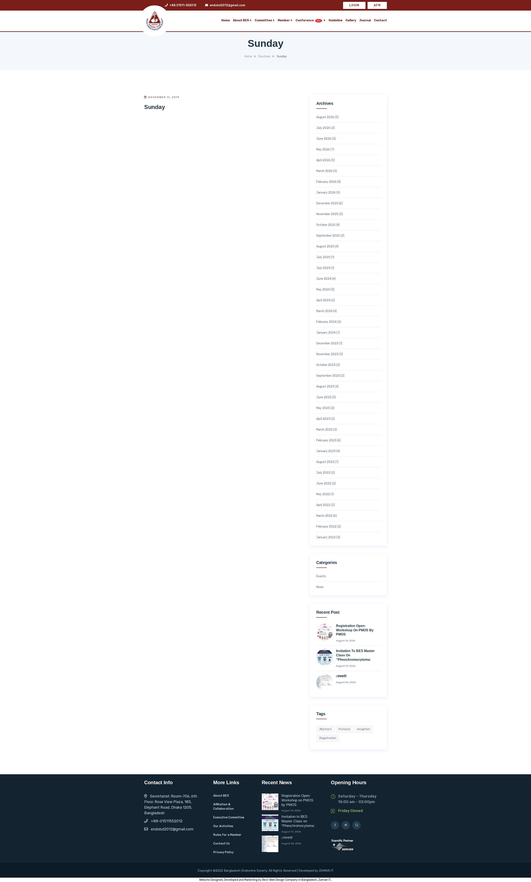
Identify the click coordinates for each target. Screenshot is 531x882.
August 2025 (325, 246)
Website (204, 880)
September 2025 (328, 235)
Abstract (325, 729)
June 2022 (323, 483)
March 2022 (324, 515)
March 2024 (324, 311)
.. (331, 880)
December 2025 (327, 203)
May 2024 (323, 289)
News (320, 587)
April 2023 (323, 418)
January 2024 (326, 332)
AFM (377, 5)
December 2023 (327, 343)
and (241, 880)
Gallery (351, 20)
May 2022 (323, 494)
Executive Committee (228, 817)
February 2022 (326, 526)
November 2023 (327, 354)
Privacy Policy (223, 852)
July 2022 (323, 472)
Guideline (335, 20)
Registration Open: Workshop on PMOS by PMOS (355, 630)
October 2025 (325, 225)
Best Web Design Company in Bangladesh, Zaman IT (296, 880)
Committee (263, 20)
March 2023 (324, 429)
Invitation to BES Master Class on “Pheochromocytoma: (355, 655)
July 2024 (323, 268)
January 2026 (326, 192)
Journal (365, 20)
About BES (241, 20)
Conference (305, 20)
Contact (380, 20)
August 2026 (325, 117)
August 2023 (325, 386)
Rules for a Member (227, 835)
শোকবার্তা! (341, 676)
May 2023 (323, 408)
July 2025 (323, 257)
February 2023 (326, 440)
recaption (363, 729)
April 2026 (323, 160)
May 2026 (323, 149)
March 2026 (324, 171)
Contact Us (221, 843)
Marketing (251, 880)
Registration (327, 738)
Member (284, 20)
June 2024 (323, 278)
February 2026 (326, 181)
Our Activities (223, 826)
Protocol (344, 729)
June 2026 (323, 138)
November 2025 (327, 214)
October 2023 (325, 365)
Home (225, 20)
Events (321, 576)
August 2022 (325, 462)
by (260, 880)
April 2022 (323, 505)
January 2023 (326, 451)
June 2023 (323, 397)
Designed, (217, 880)
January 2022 (326, 537)
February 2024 (326, 322)
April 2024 (323, 300)
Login (354, 5)
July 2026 (323, 128)
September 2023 (328, 375)
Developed (231, 880)
